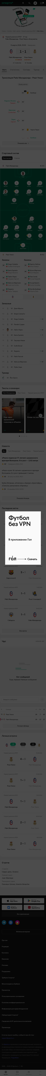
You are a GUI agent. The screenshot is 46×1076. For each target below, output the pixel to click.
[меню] (41, 3)
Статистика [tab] (14, 70)
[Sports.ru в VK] (11, 923)
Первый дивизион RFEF (28, 31)
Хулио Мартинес (35, 270)
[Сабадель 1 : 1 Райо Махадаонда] (15, 59)
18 (5, 489)
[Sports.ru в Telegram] (4, 923)
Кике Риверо (34, 266)
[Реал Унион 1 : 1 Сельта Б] (27, 59)
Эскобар (29, 63)
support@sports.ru (8, 1038)
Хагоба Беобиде (35, 289)
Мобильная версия (23, 932)
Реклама (5, 965)
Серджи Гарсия (13, 279)
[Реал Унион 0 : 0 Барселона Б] (30, 59)
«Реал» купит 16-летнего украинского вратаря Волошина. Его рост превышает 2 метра (20, 471)
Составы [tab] (26, 70)
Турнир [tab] (36, 70)
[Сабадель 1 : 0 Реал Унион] (28, 59)
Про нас (4, 940)
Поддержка (6, 971)
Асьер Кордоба (35, 279)
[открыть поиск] (29, 3)
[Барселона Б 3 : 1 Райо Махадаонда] (18, 59)
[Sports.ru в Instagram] (18, 923)
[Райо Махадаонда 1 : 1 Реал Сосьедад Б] (17, 59)
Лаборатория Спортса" (10, 1015)
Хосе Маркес (34, 273)
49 (5, 477)
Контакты (5, 953)
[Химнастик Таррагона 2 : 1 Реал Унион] (26, 59)
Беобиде (33, 93)
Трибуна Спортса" (8, 978)
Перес (13, 119)
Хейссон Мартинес (14, 283)
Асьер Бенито (34, 283)
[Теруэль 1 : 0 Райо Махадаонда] (21, 59)
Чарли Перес (34, 130)
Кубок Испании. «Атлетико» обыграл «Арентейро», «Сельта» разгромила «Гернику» (22, 484)
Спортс (4, 31)
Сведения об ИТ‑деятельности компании (16, 1021)
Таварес (13, 103)
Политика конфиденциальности (13, 1003)
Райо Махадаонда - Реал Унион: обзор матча (40, 31)
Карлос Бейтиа (35, 264)
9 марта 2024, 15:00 (18, 45)
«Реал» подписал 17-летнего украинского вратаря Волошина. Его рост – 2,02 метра (20, 459)
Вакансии (5, 959)
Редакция (5, 947)
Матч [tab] (4, 70)
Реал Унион (28, 57)
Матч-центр (16, 31)
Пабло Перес (12, 277)
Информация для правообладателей (15, 1009)
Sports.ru (7, 1044)
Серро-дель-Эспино (10, 872)
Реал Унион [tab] (27, 451)
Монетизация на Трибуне (11, 984)
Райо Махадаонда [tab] (14, 451)
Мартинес (12, 110)
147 (5, 464)
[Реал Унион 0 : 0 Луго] (24, 59)
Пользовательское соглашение (13, 996)
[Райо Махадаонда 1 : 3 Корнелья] (19, 59)
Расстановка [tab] (7, 158)
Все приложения (23, 914)
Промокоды (6, 1027)
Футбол (9, 31)
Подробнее (15, 1058)
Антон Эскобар (35, 285)
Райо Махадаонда (15, 57)
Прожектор (6, 990)
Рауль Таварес (13, 291)
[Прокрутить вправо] (40, 415)
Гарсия (13, 122)
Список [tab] (17, 158)
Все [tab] (4, 451)
